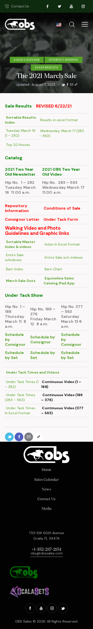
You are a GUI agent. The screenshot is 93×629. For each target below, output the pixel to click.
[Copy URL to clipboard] (76, 84)
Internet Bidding (63, 59)
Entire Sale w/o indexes (63, 257)
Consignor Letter (22, 219)
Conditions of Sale (62, 208)
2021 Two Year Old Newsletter (20, 172)
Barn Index (14, 269)
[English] (58, 26)
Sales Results (46, 67)
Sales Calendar (26, 59)
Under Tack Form (61, 219)
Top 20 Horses (17, 144)
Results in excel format (58, 120)
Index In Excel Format (62, 244)
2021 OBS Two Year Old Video (61, 172)
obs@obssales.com (47, 553)
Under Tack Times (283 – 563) (20, 397)
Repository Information (17, 208)
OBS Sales (23, 621)
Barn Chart (53, 269)
